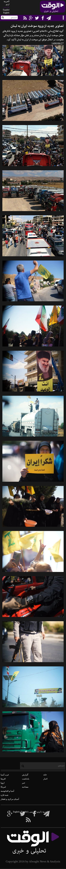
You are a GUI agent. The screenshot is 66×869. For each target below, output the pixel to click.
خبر (23, 783)
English (6, 13)
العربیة (6, 1)
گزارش (25, 775)
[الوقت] (53, 7)
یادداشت (25, 779)
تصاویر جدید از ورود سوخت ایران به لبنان (37, 26)
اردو (7, 4)
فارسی (6, 7)
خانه (45, 775)
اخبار (45, 779)
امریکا (3, 787)
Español (6, 10)
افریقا (3, 779)
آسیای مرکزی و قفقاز (10, 799)
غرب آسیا (5, 775)
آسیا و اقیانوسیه (7, 791)
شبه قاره (4, 795)
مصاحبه (25, 787)
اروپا (2, 783)
